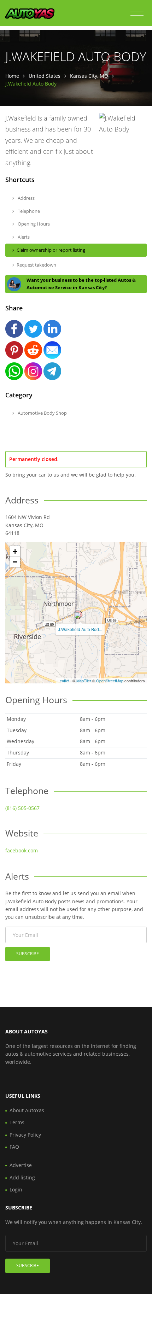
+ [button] (15, 551)
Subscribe (27, 954)
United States (44, 75)
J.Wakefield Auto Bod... (80, 629)
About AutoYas (27, 1110)
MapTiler (83, 680)
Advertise (21, 1165)
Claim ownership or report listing (51, 250)
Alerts (23, 237)
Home (12, 75)
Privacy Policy (25, 1134)
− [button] (15, 562)
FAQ (14, 1146)
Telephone (28, 211)
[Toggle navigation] (137, 15)
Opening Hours (33, 224)
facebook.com (21, 850)
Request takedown (36, 265)
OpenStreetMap (109, 680)
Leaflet (63, 680)
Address (26, 198)
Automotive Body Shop (42, 413)
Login (16, 1189)
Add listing (22, 1177)
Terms (17, 1122)
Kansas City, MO (89, 75)
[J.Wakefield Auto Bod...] (78, 615)
